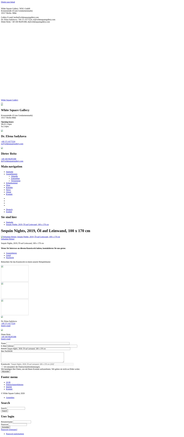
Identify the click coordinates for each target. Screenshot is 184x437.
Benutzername (6, 422)
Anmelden (10, 398)
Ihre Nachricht (6, 351)
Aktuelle (14, 176)
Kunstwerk (5, 364)
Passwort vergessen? (9, 430)
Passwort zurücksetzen (15, 434)
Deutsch (9, 209)
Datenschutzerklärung (14, 385)
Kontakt (9, 194)
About (8, 192)
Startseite (9, 172)
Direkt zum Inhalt (8, 2)
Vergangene (15, 181)
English (9, 212)
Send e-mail (5, 326)
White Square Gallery (9, 100)
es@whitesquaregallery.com (12, 144)
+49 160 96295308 (8, 159)
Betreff (4, 349)
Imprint (9, 387)
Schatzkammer (12, 183)
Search (3, 408)
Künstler (9, 187)
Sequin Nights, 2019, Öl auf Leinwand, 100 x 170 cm (27, 224)
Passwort (4, 424)
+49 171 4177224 (8, 141)
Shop (8, 185)
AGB (8, 382)
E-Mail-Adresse (7, 346)
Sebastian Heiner (7, 239)
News (8, 190)
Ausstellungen (11, 174)
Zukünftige (15, 178)
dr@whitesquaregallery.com (12, 161)
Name (3, 343)
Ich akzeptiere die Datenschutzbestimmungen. (22, 367)
